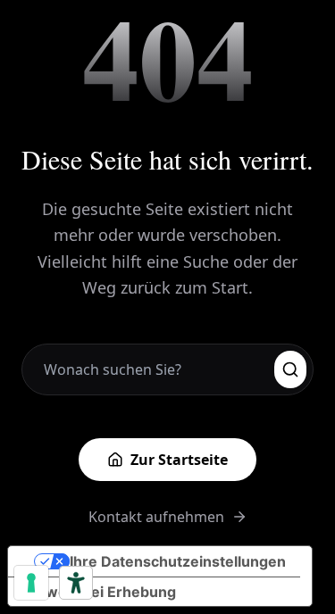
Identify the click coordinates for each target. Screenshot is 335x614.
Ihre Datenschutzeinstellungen (178, 561)
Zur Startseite (179, 459)
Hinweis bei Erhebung (99, 592)
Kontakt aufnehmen (156, 517)
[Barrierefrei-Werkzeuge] (76, 583)
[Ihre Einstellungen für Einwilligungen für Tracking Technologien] (31, 583)
